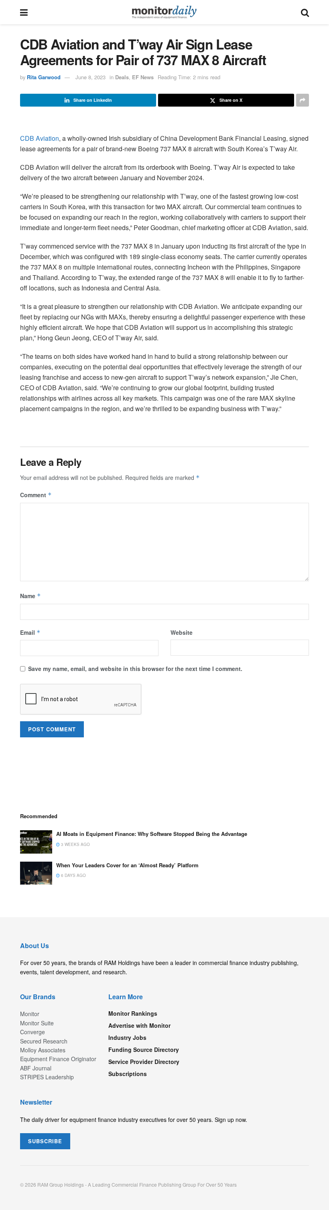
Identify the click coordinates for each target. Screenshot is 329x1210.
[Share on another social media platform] (302, 100)
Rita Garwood (44, 77)
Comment (36, 495)
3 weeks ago (75, 844)
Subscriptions (127, 1074)
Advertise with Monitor (139, 1025)
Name (30, 596)
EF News (143, 77)
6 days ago (73, 875)
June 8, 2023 (90, 77)
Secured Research (43, 1041)
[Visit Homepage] (164, 12)
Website (182, 632)
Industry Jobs (127, 1037)
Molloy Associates (42, 1050)
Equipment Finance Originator (58, 1059)
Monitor (29, 1014)
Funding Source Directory (143, 1049)
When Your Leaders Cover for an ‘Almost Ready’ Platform (127, 865)
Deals (122, 77)
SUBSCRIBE (45, 1141)
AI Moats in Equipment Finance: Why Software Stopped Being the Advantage (151, 834)
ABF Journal (35, 1068)
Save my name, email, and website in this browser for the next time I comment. (135, 669)
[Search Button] (305, 12)
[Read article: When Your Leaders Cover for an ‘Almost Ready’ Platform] (36, 873)
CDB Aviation (39, 138)
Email (30, 632)
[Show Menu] (24, 12)
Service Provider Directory (143, 1062)
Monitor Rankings (132, 1013)
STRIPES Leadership (47, 1077)
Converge (32, 1032)
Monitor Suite (37, 1023)
